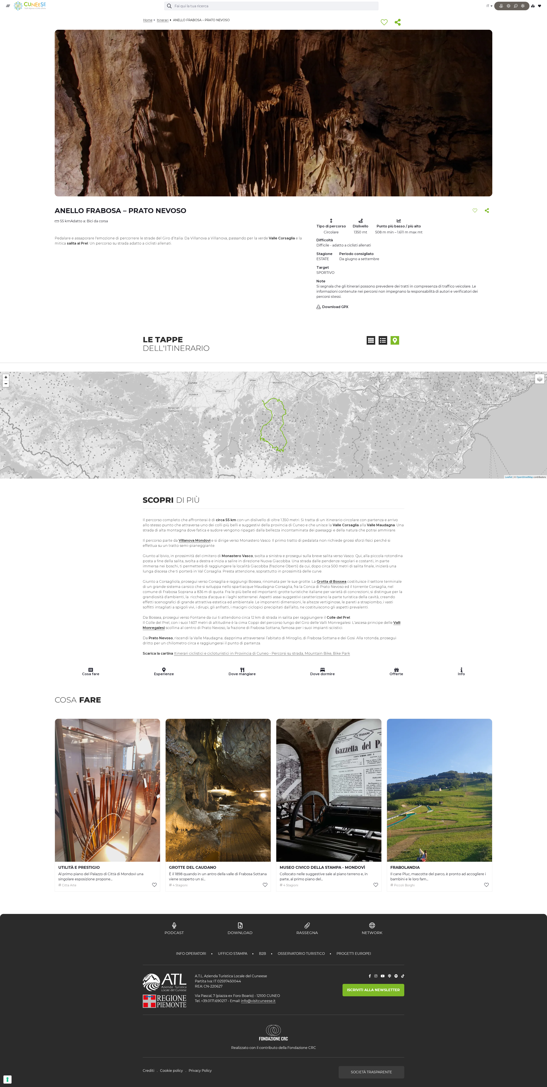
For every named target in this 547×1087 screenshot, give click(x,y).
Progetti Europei (354, 954)
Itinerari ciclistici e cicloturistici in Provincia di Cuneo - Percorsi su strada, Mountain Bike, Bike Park (262, 653)
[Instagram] (375, 976)
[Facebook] (370, 976)
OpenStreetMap (524, 477)
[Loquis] (389, 976)
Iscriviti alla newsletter (373, 990)
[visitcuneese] (29, 6)
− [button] (5, 383)
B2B (263, 954)
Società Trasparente (371, 1072)
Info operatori (191, 954)
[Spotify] (396, 976)
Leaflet (508, 477)
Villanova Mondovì (194, 540)
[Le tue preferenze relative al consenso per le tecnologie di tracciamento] (7, 1079)
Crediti (148, 1071)
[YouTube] (383, 976)
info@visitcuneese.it (258, 1001)
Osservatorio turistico (302, 954)
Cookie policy (171, 1071)
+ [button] (5, 377)
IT (488, 6)
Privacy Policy (200, 1071)
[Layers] (539, 379)
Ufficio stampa (233, 954)
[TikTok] (402, 976)
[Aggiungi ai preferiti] (384, 22)
